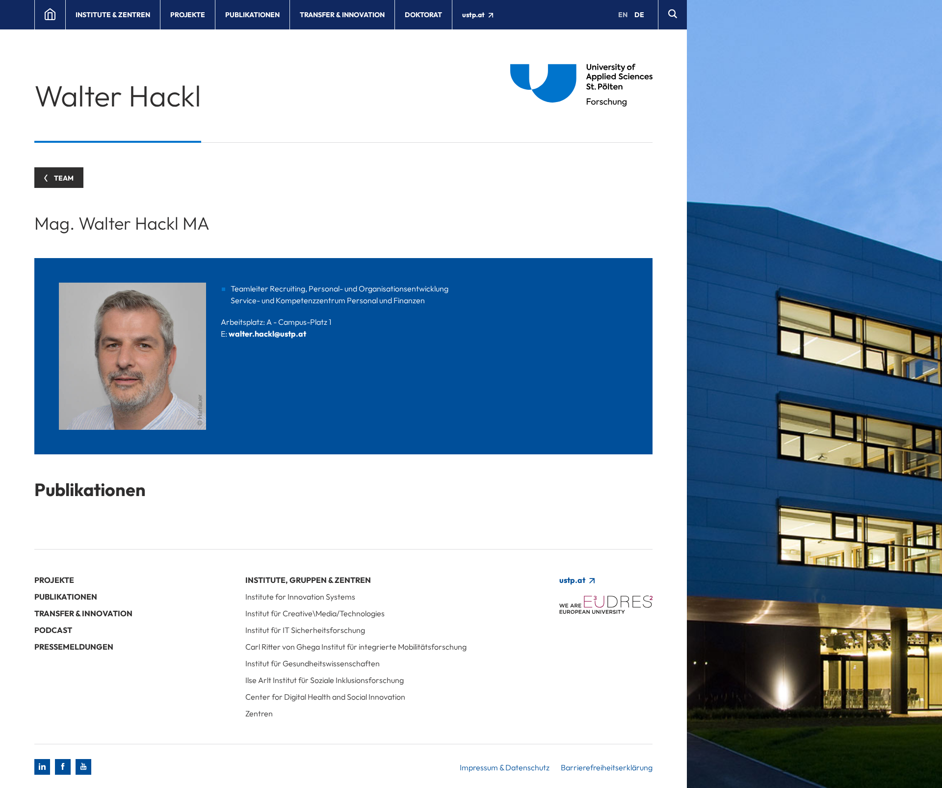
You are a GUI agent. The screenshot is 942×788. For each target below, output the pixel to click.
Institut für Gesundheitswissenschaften (312, 663)
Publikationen (252, 14)
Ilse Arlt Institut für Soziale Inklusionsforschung (324, 680)
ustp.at (474, 14)
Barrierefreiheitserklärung (607, 767)
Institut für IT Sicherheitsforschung (305, 630)
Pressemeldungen (73, 647)
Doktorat (423, 14)
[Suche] (672, 14)
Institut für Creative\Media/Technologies (315, 613)
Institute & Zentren (113, 14)
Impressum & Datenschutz (505, 767)
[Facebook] (63, 767)
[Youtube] (83, 767)
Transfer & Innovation (342, 14)
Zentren (259, 713)
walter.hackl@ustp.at (267, 334)
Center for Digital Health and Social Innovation (325, 697)
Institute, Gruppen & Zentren (308, 580)
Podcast (53, 630)
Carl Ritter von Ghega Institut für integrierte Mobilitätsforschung (356, 647)
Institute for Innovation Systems (300, 597)
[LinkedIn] (42, 767)
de (639, 14)
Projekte (187, 14)
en (623, 14)
